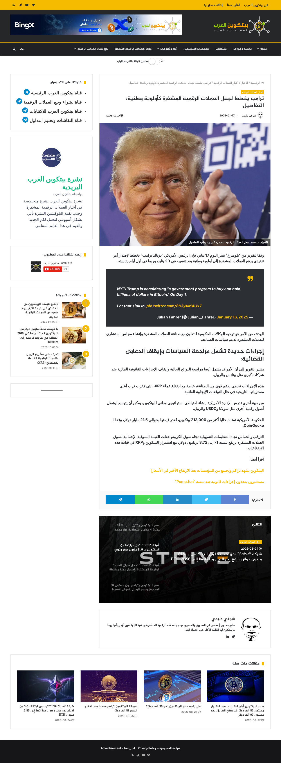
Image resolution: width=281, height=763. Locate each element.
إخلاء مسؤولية (213, 5)
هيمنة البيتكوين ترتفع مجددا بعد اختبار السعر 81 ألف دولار (111, 708)
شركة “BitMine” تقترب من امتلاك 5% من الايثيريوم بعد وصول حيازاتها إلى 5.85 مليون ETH (47, 710)
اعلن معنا (233, 5)
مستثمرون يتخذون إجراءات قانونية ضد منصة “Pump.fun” (219, 481)
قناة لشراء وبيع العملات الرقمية (52, 102)
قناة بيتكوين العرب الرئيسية (56, 92)
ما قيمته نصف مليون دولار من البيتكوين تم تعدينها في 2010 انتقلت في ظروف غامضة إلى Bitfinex (37, 336)
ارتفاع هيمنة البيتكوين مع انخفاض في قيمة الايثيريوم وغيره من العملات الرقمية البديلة (40, 311)
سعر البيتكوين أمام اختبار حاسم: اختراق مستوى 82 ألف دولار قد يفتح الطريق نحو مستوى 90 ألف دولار (237, 710)
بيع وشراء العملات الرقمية (92, 48)
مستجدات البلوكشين (196, 48)
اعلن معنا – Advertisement (118, 748)
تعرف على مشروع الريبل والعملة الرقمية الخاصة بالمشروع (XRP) (42, 358)
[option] (185, 559)
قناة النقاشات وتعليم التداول (56, 120)
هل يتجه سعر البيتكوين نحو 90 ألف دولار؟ (173, 706)
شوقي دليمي (249, 115)
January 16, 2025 (232, 317)
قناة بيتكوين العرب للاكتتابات (55, 111)
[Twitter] (33, 5)
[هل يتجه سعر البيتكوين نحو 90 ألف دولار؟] (172, 686)
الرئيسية (255, 82)
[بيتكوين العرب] (242, 26)
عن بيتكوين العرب (256, 5)
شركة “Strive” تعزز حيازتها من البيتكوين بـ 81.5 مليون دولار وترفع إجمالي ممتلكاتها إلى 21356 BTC (216, 557)
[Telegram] (20, 5)
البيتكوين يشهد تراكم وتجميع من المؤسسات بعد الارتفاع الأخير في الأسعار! (207, 470)
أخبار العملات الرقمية (225, 82)
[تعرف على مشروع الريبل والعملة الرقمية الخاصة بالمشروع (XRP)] (74, 360)
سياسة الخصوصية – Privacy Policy (159, 748)
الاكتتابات (221, 48)
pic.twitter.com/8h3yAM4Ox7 (174, 306)
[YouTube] (26, 5)
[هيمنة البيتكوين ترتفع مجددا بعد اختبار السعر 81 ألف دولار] (109, 686)
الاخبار (263, 48)
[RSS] (13, 5)
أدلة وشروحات (168, 48)
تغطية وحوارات (242, 48)
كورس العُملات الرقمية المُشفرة (133, 48)
